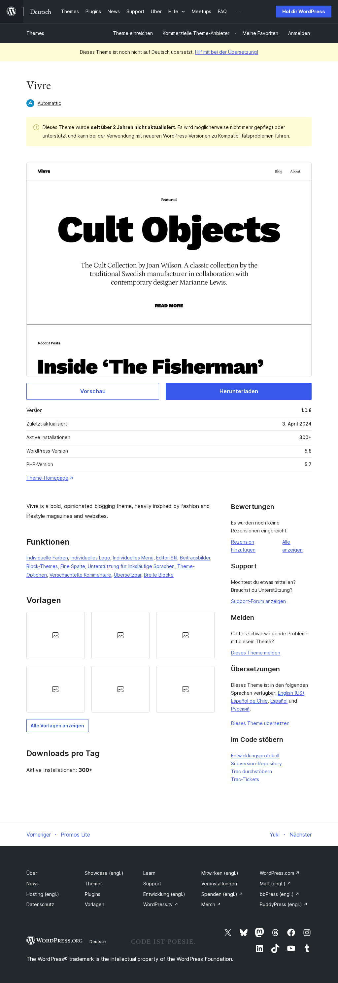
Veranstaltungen (219, 883)
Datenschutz (40, 904)
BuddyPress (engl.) (284, 904)
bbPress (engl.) (279, 894)
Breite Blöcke (159, 575)
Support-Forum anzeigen (258, 601)
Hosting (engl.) (42, 894)
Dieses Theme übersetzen (260, 723)
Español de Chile (249, 701)
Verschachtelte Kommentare (80, 575)
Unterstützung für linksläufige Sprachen (131, 566)
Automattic (49, 103)
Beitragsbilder (195, 557)
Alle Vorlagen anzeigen (57, 725)
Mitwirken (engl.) (219, 873)
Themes (35, 33)
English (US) (291, 693)
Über (31, 873)
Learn (149, 873)
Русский (240, 709)
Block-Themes (42, 566)
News (32, 883)
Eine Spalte (72, 566)
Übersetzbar (127, 575)
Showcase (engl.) (104, 873)
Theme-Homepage (47, 478)
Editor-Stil (166, 557)
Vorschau (93, 391)
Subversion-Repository (256, 763)
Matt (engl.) (275, 883)
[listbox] (120, 662)
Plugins (92, 894)
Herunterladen (239, 391)
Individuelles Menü (133, 557)
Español (278, 701)
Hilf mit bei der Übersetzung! (226, 52)
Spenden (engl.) (222, 894)
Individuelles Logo (90, 557)
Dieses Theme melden (255, 652)
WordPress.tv (160, 904)
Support (152, 883)
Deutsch (97, 941)
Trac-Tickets (245, 779)
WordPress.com (280, 873)
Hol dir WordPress (303, 11)
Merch (211, 904)
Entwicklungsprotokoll (255, 755)
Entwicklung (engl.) (164, 894)
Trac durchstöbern (251, 771)
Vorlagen (94, 904)
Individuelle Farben (47, 557)
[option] (55, 635)
